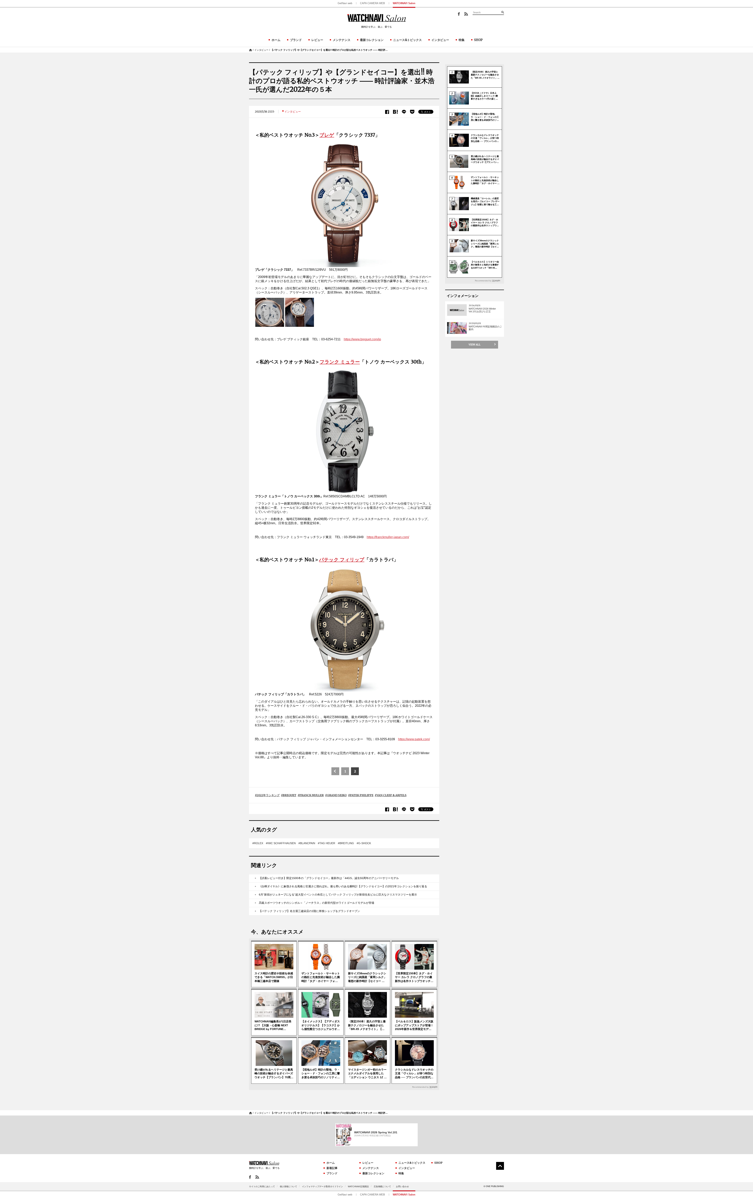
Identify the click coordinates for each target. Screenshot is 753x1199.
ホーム (276, 40)
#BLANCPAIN (306, 843)
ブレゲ (326, 135)
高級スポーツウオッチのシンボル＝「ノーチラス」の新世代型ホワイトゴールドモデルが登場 (316, 902)
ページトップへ (500, 1166)
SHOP (478, 40)
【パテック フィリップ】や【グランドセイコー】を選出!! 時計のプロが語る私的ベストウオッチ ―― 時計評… (329, 50)
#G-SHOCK (364, 843)
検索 (502, 12)
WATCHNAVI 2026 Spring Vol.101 (375, 1132)
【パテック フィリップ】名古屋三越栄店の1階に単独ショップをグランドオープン (309, 911)
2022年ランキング (268, 795)
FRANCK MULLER (311, 795)
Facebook (459, 14)
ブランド (296, 40)
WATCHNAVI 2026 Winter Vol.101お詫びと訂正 (482, 310)
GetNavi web (345, 3)
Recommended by (420, 1087)
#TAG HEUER (326, 843)
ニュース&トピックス (407, 40)
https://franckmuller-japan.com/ (388, 537)
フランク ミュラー (340, 362)
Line (404, 112)
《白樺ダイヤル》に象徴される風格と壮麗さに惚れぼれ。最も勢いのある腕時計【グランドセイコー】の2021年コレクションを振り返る (343, 886)
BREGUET (289, 795)
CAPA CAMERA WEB (372, 3)
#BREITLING (346, 843)
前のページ (335, 771)
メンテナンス (341, 40)
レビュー (317, 40)
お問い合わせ (402, 1186)
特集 (462, 40)
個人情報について (288, 1186)
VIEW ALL (474, 344)
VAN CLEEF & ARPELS (392, 795)
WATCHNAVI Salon (404, 3)
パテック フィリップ (341, 560)
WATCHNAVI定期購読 (358, 1186)
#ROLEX (257, 843)
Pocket (412, 112)
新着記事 (331, 1168)
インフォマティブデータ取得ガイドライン (322, 1186)
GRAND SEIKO (337, 795)
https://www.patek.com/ (414, 739)
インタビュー (440, 40)
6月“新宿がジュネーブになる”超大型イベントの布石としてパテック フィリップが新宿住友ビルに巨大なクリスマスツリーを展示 (338, 894)
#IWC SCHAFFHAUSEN (281, 843)
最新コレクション (372, 40)
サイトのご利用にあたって (262, 1186)
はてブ (395, 112)
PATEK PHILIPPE (361, 795)
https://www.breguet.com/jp (362, 339)
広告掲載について (382, 1186)
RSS (466, 14)
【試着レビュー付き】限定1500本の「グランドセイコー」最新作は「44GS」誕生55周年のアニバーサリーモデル (329, 878)
